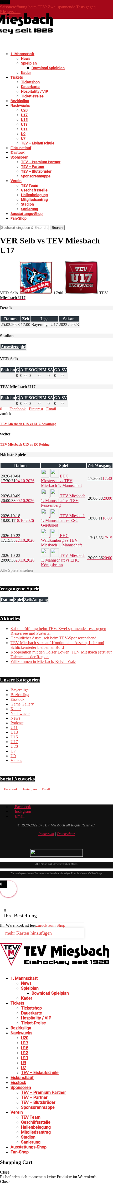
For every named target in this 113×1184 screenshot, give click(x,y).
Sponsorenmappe (35, 176)
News (25, 58)
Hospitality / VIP (34, 91)
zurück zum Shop (50, 925)
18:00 (99, 518)
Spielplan (29, 63)
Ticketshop (30, 82)
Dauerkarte (30, 87)
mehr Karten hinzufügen (28, 933)
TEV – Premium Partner (40, 162)
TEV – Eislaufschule (37, 143)
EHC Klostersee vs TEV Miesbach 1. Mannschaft (61, 481)
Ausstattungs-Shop (27, 214)
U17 (24, 115)
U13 (24, 124)
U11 (24, 129)
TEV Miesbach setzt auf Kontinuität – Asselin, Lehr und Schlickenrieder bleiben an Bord (57, 645)
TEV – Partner (32, 167)
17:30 (99, 478)
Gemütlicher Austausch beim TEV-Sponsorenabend (53, 638)
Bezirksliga (20, 101)
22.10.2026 (17, 538)
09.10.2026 (17, 498)
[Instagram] (5, 969)
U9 (23, 134)
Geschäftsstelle (34, 190)
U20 (24, 110)
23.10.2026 (17, 557)
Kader (26, 73)
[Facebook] (1, 969)
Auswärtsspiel (13, 347)
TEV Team (29, 185)
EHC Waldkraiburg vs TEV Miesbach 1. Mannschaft (61, 540)
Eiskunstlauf (21, 148)
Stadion (27, 204)
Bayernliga (20, 690)
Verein (16, 181)
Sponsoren (19, 157)
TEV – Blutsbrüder (36, 171)
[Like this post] (3, 409)
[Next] (16, 2)
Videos (16, 760)
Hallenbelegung (34, 195)
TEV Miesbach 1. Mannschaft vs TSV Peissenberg (63, 501)
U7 (23, 138)
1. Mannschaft (22, 54)
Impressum (46, 834)
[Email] (9, 969)
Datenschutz (66, 834)
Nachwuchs (20, 105)
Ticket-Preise (32, 96)
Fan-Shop (19, 218)
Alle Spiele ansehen (16, 570)
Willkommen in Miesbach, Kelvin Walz (43, 661)
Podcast (17, 723)
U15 (24, 120)
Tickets (17, 77)
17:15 (99, 538)
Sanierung (29, 209)
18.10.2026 (17, 518)
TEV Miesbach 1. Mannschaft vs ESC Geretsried (63, 520)
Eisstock (17, 152)
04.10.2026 (17, 478)
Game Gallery (22, 704)
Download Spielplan (48, 68)
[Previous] (12, 2)
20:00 (99, 498)
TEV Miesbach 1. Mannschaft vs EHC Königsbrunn (63, 560)
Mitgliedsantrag (34, 199)
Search (57, 228)
